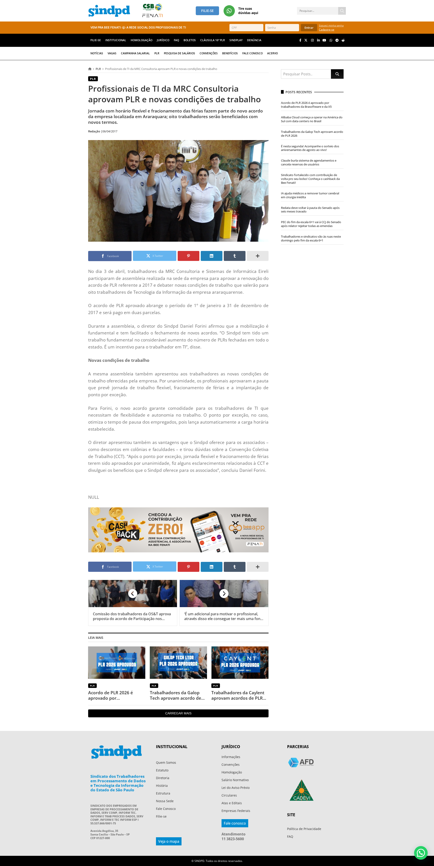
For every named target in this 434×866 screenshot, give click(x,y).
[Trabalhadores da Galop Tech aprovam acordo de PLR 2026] (178, 663)
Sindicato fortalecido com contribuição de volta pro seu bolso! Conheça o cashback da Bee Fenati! (310, 179)
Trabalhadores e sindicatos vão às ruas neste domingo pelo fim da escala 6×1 (311, 238)
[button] (421, 853)
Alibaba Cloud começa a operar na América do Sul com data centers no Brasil (311, 119)
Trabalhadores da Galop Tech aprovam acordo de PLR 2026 (175, 695)
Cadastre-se (326, 29)
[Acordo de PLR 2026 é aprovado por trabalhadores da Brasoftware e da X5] (116, 663)
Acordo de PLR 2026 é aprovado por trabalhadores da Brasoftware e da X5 (110, 695)
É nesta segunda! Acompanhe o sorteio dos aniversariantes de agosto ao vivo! (310, 148)
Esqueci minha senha (331, 25)
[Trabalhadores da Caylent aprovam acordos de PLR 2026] (240, 663)
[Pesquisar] (342, 11)
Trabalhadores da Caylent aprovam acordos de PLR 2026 (237, 695)
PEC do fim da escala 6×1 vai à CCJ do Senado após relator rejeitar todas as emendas (311, 224)
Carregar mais (178, 713)
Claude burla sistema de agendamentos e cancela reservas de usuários (308, 162)
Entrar (309, 28)
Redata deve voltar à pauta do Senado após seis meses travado (310, 210)
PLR (98, 69)
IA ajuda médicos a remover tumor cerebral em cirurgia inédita (310, 195)
